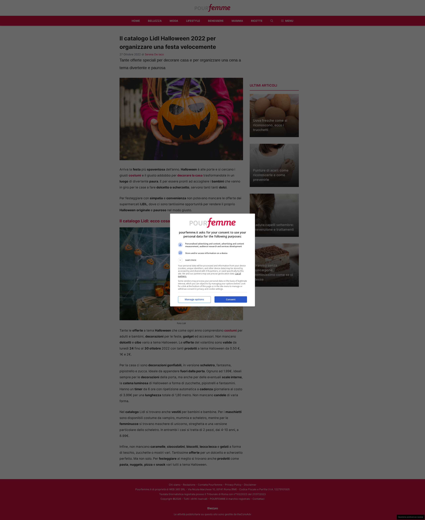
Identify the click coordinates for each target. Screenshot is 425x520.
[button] (212, 260)
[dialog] (212, 260)
